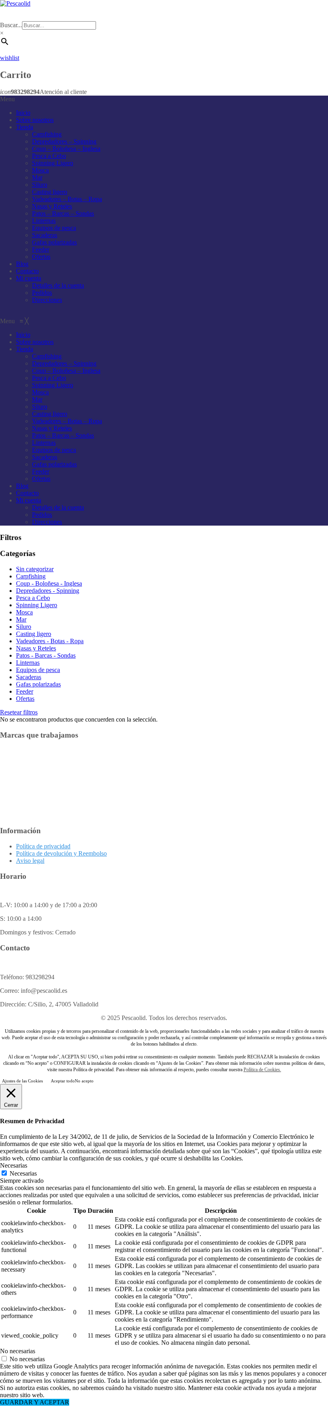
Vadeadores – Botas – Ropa (67, 199)
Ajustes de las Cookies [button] (22, 1080)
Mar (37, 177)
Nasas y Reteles (52, 206)
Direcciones (47, 299)
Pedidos (42, 292)
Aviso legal (30, 860)
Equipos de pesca (54, 227)
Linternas (44, 220)
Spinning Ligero (52, 163)
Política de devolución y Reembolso (61, 853)
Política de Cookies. (262, 1069)
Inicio (23, 112)
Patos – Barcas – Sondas (63, 213)
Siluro (39, 184)
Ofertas (41, 256)
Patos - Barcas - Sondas (46, 655)
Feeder (40, 249)
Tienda (24, 127)
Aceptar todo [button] (63, 1080)
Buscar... (11, 25)
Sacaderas (44, 235)
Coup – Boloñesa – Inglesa (66, 148)
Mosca (40, 170)
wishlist (9, 57)
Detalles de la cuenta (58, 285)
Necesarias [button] (13, 1165)
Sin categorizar (35, 569)
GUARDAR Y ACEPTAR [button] (34, 1402)
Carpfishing (47, 134)
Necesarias (23, 1173)
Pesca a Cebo (49, 155)
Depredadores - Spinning (47, 590)
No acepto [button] (84, 1080)
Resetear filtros (19, 712)
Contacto (27, 271)
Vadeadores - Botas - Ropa (50, 641)
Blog (22, 263)
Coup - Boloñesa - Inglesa (49, 583)
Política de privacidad (43, 846)
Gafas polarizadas (54, 242)
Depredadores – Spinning (64, 141)
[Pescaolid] (15, 3)
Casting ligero (49, 191)
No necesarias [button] (17, 1351)
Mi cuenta (28, 278)
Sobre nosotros (35, 119)
